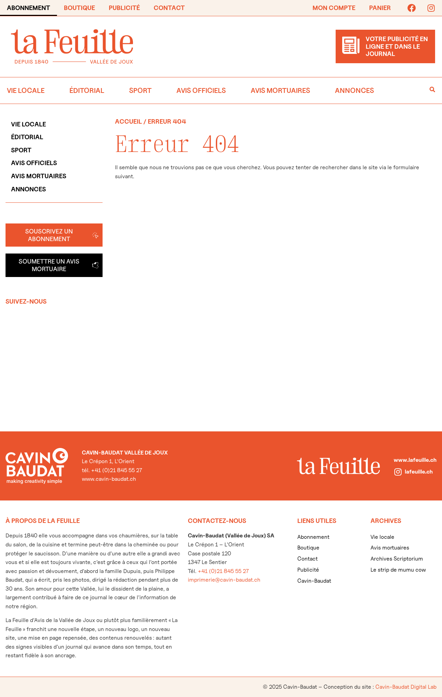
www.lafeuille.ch (415, 460)
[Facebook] (412, 8)
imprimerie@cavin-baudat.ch (224, 579)
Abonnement (28, 7)
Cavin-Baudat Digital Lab (405, 687)
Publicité (124, 7)
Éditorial (86, 90)
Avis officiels (201, 90)
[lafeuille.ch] (398, 472)
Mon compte (334, 7)
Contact (169, 7)
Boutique (79, 7)
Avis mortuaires (280, 90)
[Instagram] (431, 8)
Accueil (128, 121)
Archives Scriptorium (397, 558)
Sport (140, 90)
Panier (380, 7)
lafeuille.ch (419, 471)
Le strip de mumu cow (398, 569)
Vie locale (26, 90)
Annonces (354, 90)
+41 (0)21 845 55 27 (223, 571)
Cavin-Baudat (314, 580)
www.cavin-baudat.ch (109, 479)
